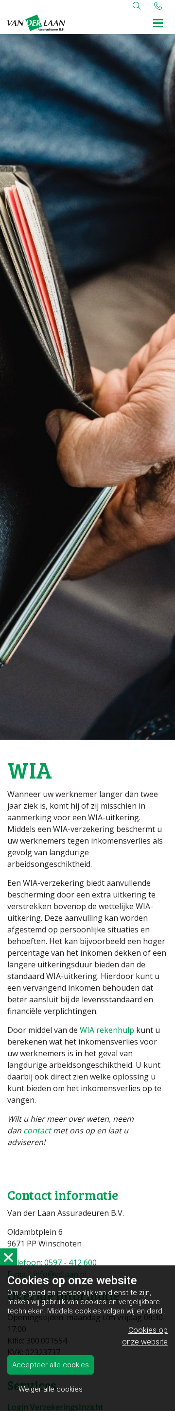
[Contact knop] (158, 6)
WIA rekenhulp (107, 1030)
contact (37, 1130)
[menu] (158, 21)
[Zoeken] (136, 6)
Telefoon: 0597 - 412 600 (52, 1262)
